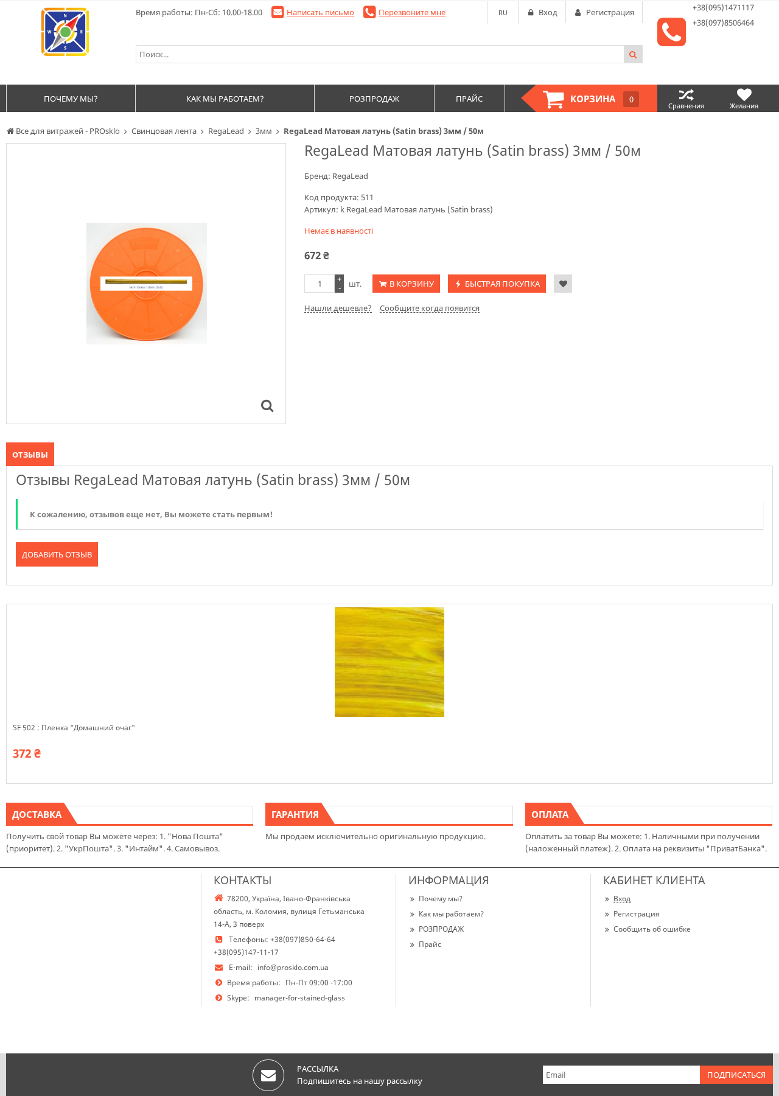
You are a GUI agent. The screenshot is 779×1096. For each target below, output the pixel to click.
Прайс (430, 944)
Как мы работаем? (451, 914)
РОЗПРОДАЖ (441, 929)
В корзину (412, 283)
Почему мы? (441, 898)
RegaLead (350, 175)
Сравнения (686, 105)
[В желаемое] (563, 283)
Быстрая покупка (502, 283)
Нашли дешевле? (338, 307)
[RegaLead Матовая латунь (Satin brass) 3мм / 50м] (267, 405)
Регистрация (636, 914)
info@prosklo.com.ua (293, 967)
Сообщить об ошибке (652, 929)
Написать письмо (320, 12)
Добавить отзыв (57, 554)
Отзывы (30, 454)
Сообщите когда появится (430, 307)
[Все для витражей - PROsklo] (65, 31)
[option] (146, 284)
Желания (744, 105)
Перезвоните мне (412, 12)
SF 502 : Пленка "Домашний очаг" (74, 728)
